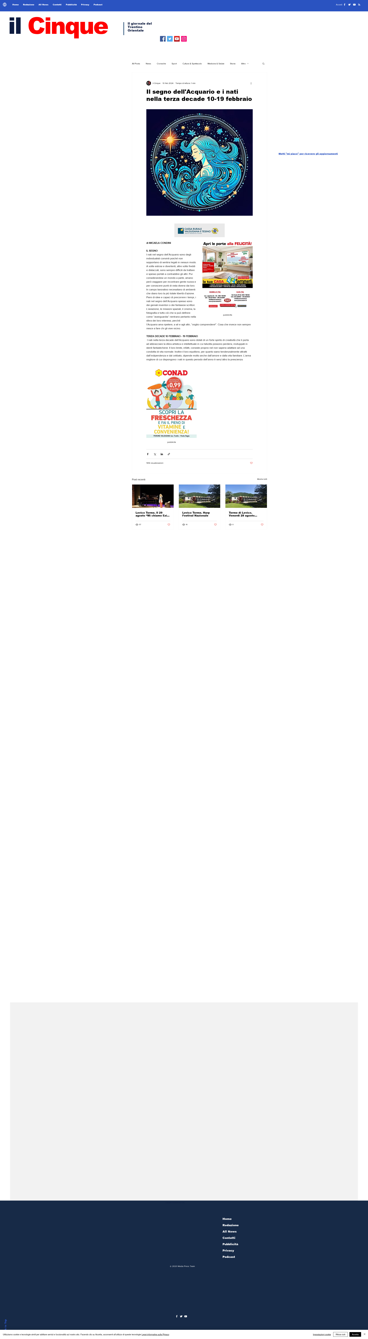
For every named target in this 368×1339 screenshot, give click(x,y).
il (58, 26)
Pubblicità (230, 1244)
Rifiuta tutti (340, 1334)
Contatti (229, 1237)
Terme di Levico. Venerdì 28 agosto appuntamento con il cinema (243, 514)
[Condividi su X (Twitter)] (154, 454)
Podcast (229, 1256)
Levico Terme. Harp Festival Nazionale (196, 514)
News (148, 63)
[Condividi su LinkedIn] (161, 454)
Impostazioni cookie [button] (322, 1334)
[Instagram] (184, 39)
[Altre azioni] (251, 83)
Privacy (228, 1250)
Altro (243, 63)
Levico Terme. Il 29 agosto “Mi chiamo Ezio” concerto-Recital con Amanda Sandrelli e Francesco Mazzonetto (153, 514)
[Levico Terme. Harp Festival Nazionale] (199, 496)
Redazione (231, 1225)
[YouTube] (177, 39)
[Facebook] (163, 39)
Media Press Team (186, 1266)
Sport (174, 63)
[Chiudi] (364, 1334)
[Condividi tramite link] (168, 454)
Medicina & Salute (216, 63)
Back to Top (5, 1327)
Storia (232, 63)
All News (230, 1231)
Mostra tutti (262, 479)
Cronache (161, 63)
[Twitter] (170, 39)
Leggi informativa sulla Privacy (155, 1334)
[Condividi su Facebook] (147, 454)
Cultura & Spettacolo (192, 63)
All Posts (136, 63)
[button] (263, 63)
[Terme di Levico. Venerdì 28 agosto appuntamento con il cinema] (246, 496)
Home (227, 1218)
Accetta (355, 1334)
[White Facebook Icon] (176, 1316)
